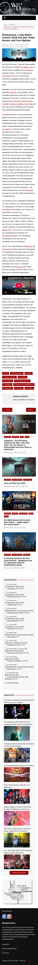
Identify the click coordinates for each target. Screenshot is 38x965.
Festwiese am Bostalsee (14, 660)
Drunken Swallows (17, 104)
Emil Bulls (17, 101)
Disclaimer (5, 953)
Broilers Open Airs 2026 (12, 658)
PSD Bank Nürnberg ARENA (15, 612)
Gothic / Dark (27, 479)
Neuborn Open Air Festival (15, 652)
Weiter (30, 410)
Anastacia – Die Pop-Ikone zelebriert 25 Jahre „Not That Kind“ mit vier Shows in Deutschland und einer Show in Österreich (18, 445)
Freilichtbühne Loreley (13, 644)
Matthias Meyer (10, 486)
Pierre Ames (9, 452)
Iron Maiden (24, 67)
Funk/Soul (15, 437)
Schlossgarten (11, 588)
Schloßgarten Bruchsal (13, 596)
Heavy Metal (19, 47)
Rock (27, 437)
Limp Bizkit (6, 114)
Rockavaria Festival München (24, 384)
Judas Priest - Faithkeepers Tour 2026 (16, 642)
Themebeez (29, 960)
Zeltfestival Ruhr (12, 604)
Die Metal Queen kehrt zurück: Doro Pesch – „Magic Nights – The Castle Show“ (17, 522)
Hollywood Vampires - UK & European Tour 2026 (19, 610)
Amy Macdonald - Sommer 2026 (14, 586)
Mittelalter (26, 554)
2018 (6, 373)
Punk (25, 47)
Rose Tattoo (29, 104)
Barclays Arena (11, 669)
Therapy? (13, 92)
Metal (31, 513)
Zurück (8, 410)
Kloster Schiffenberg (13, 620)
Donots (10, 101)
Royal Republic (27, 101)
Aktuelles (6, 47)
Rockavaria (29, 70)
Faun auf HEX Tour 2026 (14, 483)
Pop (22, 437)
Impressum (5, 944)
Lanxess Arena (11, 636)
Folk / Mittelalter (17, 479)
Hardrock (12, 47)
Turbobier (5, 104)
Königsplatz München (23, 381)
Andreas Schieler (9, 45)
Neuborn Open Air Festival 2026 (14, 650)
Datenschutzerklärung (9, 948)
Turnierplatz (10, 628)
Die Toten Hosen (17, 373)
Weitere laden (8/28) (19, 873)
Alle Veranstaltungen (12, 683)
